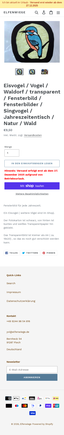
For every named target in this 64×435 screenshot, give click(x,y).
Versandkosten (33, 135)
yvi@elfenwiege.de (18, 331)
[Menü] (58, 12)
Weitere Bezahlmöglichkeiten (32, 193)
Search (11, 283)
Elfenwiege (15, 12)
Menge (8, 146)
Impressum (14, 292)
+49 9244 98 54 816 (18, 321)
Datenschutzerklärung (21, 301)
